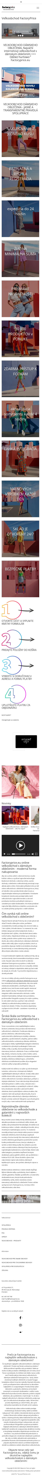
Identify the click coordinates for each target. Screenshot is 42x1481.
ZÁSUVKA (5, 1270)
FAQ (3, 1233)
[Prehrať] (4, 854)
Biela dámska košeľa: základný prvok (21, 1199)
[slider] (18, 854)
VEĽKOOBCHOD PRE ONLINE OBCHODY (15, 1259)
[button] (20, 845)
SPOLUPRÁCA (6, 1225)
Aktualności (21, 1192)
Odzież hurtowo (19, 57)
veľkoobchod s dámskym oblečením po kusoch (22, 981)
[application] (20, 845)
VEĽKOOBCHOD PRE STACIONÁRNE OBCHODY (17, 1262)
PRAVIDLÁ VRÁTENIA (8, 1229)
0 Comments (27, 1207)
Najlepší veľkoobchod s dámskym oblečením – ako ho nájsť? (15, 828)
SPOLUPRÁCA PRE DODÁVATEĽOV (13, 1266)
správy (4, 1237)
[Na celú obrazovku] (36, 854)
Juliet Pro (14, 1474)
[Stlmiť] (33, 854)
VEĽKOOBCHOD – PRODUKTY (11, 1241)
